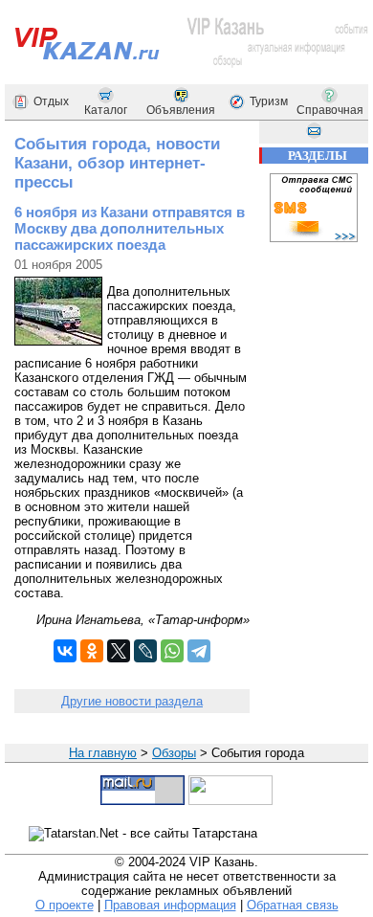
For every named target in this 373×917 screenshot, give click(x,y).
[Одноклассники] (91, 650)
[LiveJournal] (145, 650)
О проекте (64, 905)
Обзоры (174, 753)
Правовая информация (170, 905)
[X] (118, 650)
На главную (103, 753)
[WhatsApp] (172, 650)
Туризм (269, 101)
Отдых (51, 101)
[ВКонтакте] (65, 650)
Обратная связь (293, 905)
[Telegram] (198, 650)
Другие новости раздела (132, 701)
